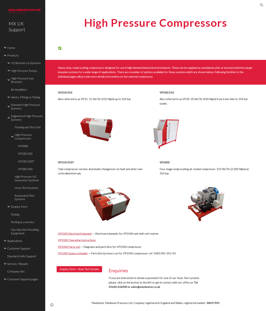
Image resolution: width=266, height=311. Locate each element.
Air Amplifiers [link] (19, 89)
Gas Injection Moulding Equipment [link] (25, 231)
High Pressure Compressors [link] (23, 136)
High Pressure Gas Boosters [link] (22, 80)
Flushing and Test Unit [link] (27, 127)
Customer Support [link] (18, 248)
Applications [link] (14, 240)
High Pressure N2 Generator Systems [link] (26, 178)
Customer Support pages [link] (22, 279)
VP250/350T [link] (26, 161)
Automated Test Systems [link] (24, 197)
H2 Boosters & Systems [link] (26, 63)
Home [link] (11, 47)
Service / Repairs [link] (17, 263)
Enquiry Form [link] (19, 206)
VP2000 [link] (23, 146)
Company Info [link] (16, 271)
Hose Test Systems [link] (26, 187)
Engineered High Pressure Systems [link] (27, 117)
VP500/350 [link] (25, 169)
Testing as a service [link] (22, 222)
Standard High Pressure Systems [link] (25, 106)
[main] (155, 22)
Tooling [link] (15, 214)
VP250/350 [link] (25, 153)
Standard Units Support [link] (21, 256)
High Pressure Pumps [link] (24, 70)
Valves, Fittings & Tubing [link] (25, 97)
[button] (261, 5)
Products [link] (13, 55)
